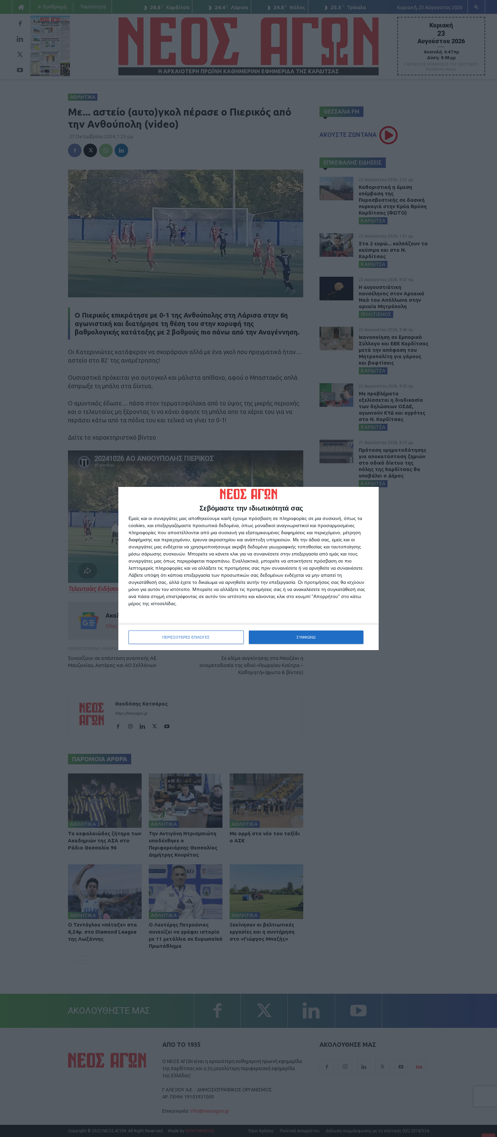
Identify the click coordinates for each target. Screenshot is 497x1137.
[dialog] (248, 568)
